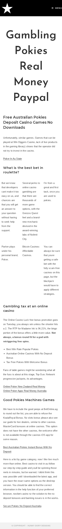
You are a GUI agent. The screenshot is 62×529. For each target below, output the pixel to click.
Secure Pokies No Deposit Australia (22, 506)
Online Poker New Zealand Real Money (24, 386)
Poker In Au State (12, 158)
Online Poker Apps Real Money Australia (25, 390)
